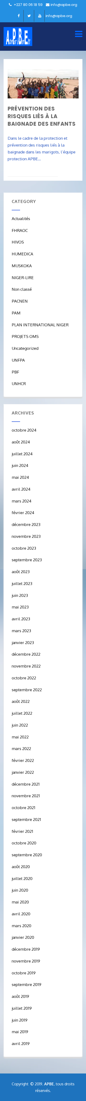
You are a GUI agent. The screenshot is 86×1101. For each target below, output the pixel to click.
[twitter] (29, 16)
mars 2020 (21, 925)
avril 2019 (21, 1043)
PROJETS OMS (25, 336)
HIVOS (18, 242)
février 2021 (22, 831)
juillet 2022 (22, 713)
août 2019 (20, 996)
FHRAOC (20, 230)
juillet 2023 (22, 583)
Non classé (22, 289)
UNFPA (18, 360)
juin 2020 (20, 890)
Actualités (21, 218)
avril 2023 (21, 618)
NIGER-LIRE (23, 277)
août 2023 (21, 571)
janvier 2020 (23, 937)
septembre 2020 (27, 854)
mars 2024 (21, 500)
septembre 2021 (26, 819)
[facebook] (19, 16)
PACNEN (20, 301)
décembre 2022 (26, 654)
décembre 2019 (26, 949)
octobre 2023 (24, 548)
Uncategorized (25, 348)
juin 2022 (20, 725)
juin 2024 (20, 465)
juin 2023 (20, 595)
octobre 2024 (24, 430)
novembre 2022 (26, 665)
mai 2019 (20, 1031)
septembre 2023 (27, 559)
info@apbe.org (64, 4)
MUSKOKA (22, 265)
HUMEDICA (22, 253)
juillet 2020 (22, 878)
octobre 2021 (23, 807)
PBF (15, 371)
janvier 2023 (23, 642)
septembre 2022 (27, 689)
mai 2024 (20, 477)
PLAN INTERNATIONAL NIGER (40, 324)
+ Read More (68, 172)
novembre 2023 (26, 536)
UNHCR (19, 383)
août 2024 (21, 441)
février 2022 (23, 760)
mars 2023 (21, 630)
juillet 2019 (22, 1008)
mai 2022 (20, 736)
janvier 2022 (23, 772)
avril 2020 (21, 913)
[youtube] (40, 16)
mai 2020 (20, 901)
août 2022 (21, 701)
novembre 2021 (26, 795)
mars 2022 (21, 748)
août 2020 (21, 866)
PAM (16, 312)
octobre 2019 (24, 972)
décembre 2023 (26, 524)
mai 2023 (20, 606)
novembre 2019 (26, 960)
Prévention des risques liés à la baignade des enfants (42, 116)
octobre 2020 (24, 842)
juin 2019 (19, 1020)
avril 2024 (21, 489)
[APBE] (18, 36)
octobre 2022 (24, 677)
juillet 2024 (22, 453)
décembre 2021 (26, 784)
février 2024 (23, 512)
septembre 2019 (26, 984)
